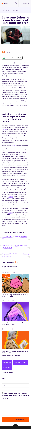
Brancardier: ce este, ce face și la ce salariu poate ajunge (13, 324)
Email (3, 386)
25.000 (10, 213)
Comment (5, 399)
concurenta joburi (20, 362)
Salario (13, 145)
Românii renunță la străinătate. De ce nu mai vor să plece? (15, 295)
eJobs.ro (4, 129)
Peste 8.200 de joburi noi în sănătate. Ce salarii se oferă (15, 352)
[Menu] (28, 3)
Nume (3, 378)
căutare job (7, 362)
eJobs (8, 52)
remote (10, 196)
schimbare (6, 367)
